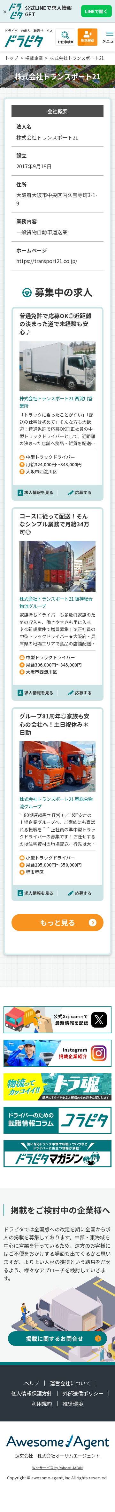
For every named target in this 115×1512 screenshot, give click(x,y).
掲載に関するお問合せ (54, 1338)
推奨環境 (73, 1403)
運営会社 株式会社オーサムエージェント (57, 1455)
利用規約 (42, 1403)
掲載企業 (34, 58)
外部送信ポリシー (83, 1393)
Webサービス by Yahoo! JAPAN (57, 1467)
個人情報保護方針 (31, 1393)
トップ (11, 58)
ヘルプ (31, 1383)
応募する (83, 492)
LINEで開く (96, 11)
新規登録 (87, 40)
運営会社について (70, 1383)
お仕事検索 (65, 41)
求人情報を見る (38, 492)
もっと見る (57, 922)
